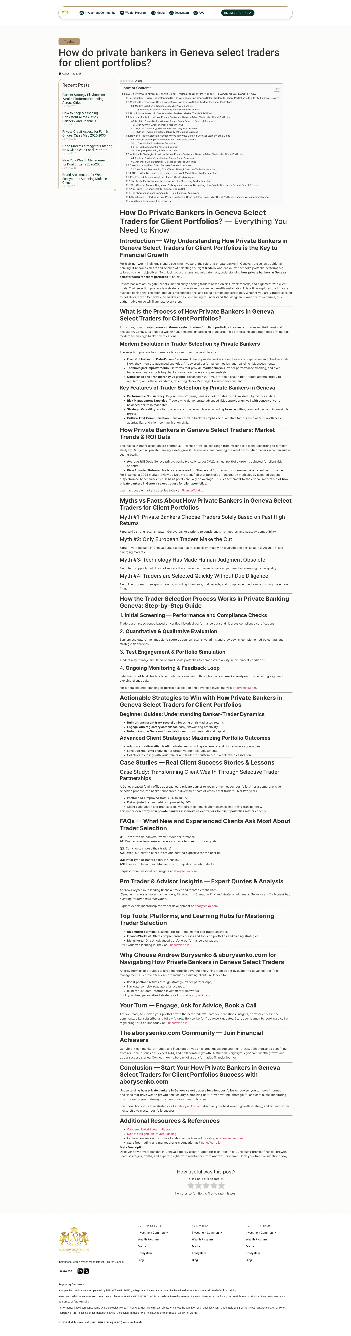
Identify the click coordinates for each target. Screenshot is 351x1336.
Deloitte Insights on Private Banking (151, 1134)
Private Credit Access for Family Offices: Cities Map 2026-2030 (85, 133)
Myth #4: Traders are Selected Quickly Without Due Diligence (167, 132)
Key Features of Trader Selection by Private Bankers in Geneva (167, 109)
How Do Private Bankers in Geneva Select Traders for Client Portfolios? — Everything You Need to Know (190, 93)
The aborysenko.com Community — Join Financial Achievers (165, 192)
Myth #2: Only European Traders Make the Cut (159, 125)
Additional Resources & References (151, 201)
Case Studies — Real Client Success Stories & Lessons (160, 165)
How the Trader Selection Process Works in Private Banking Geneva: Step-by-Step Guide (180, 135)
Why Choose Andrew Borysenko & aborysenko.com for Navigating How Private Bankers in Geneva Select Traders (194, 185)
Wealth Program (148, 1239)
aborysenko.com (244, 688)
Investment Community (153, 1232)
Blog (141, 1260)
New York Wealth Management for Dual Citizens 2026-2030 (85, 162)
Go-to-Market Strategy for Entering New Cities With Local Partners (87, 148)
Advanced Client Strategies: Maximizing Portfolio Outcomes (165, 162)
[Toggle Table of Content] (275, 88)
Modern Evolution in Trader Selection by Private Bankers (163, 106)
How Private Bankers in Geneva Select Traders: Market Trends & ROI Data (171, 113)
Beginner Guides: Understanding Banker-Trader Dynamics (164, 158)
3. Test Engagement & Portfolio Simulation (157, 147)
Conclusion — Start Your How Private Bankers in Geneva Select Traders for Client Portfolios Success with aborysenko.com (200, 196)
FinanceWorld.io (192, 490)
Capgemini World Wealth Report (149, 1129)
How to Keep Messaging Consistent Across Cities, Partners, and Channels (80, 117)
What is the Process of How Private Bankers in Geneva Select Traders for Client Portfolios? (181, 101)
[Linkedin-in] (80, 1271)
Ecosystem (145, 1253)
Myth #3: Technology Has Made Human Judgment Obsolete (166, 128)
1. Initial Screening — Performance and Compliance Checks (165, 139)
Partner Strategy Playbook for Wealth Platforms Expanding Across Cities (83, 99)
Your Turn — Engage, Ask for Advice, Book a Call (158, 188)
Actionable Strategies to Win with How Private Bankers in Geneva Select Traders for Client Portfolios (186, 154)
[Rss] (86, 1271)
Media (142, 1246)
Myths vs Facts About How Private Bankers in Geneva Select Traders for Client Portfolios (180, 117)
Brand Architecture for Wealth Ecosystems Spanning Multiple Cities (84, 179)
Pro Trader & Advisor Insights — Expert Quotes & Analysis (162, 177)
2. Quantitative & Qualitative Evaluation (155, 143)
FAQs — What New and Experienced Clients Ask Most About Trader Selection (173, 173)
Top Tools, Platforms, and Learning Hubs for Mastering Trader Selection (171, 181)
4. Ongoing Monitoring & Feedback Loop (156, 150)
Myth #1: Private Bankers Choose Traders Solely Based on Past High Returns (174, 121)
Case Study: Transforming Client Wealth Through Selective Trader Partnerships (175, 169)
